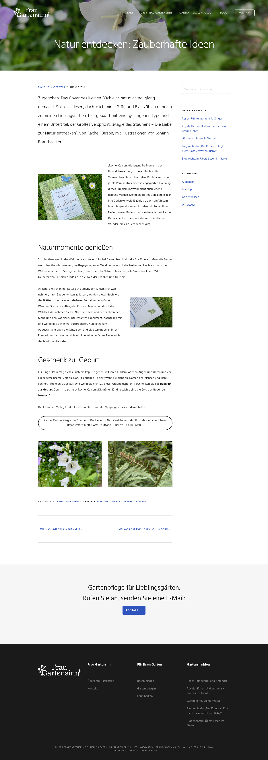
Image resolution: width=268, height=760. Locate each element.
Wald (142, 501)
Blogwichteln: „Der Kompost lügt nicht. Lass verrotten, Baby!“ (202, 148)
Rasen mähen (145, 681)
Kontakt (132, 610)
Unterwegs (58, 87)
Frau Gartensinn (31, 12)
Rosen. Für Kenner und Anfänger (202, 118)
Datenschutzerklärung (142, 751)
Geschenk (116, 501)
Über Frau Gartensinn (101, 681)
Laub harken (145, 696)
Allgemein (188, 182)
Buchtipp (44, 87)
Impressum (117, 751)
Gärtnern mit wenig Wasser (199, 138)
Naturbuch (130, 501)
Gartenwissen (190, 197)
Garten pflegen (146, 688)
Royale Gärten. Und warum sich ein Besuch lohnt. (204, 129)
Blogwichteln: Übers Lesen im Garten (205, 158)
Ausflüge (102, 501)
